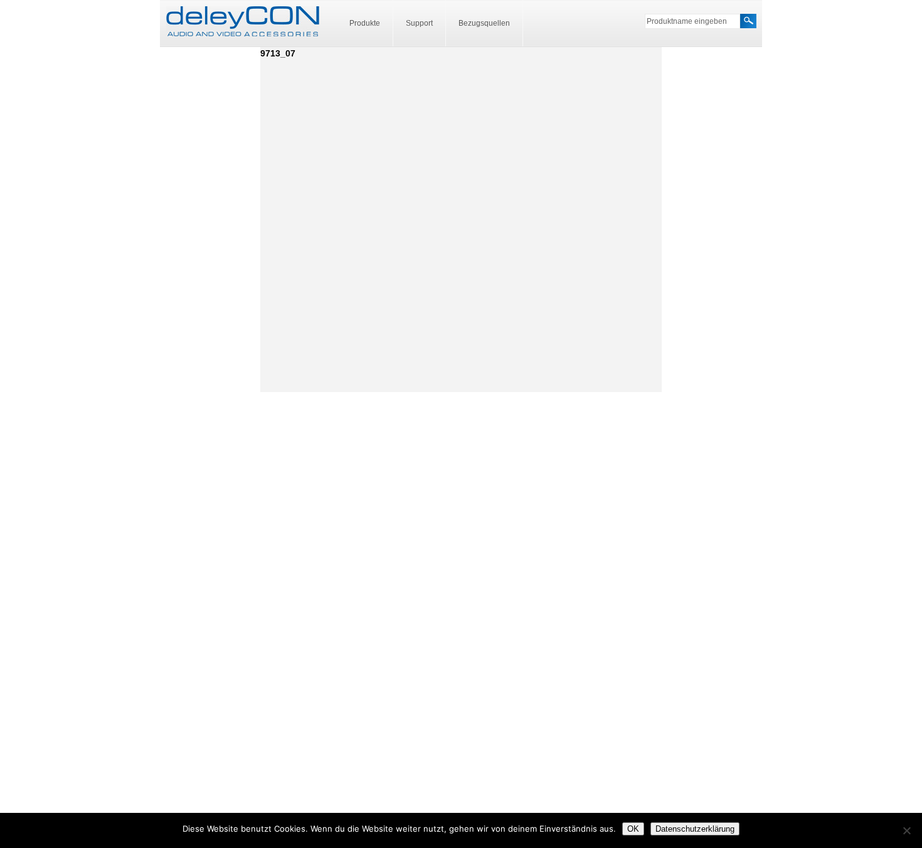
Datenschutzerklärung (694, 829)
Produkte (364, 23)
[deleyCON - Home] (242, 22)
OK (633, 829)
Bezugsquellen (484, 23)
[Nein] (906, 830)
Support (419, 23)
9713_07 (277, 53)
